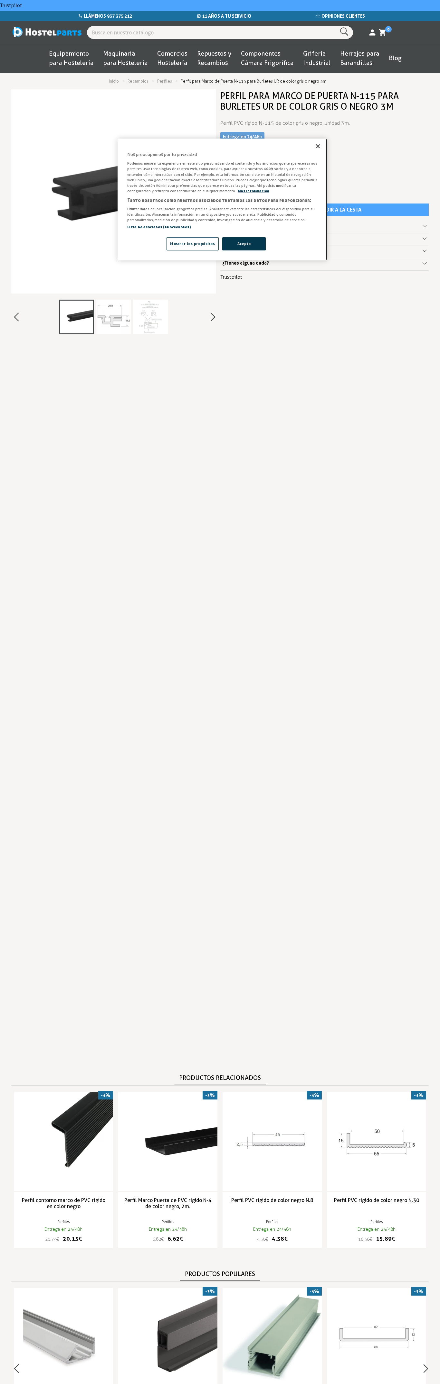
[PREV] (16, 317)
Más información (253, 190)
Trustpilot (11, 5)
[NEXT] (213, 317)
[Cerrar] (318, 146)
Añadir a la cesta (338, 209)
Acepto (244, 243)
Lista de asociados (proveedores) (159, 226)
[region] (222, 200)
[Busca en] (345, 32)
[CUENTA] (372, 32)
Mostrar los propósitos (192, 243)
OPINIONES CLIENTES (343, 16)
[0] (383, 32)
